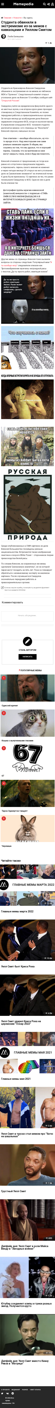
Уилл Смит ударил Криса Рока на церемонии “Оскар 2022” (21, 1022)
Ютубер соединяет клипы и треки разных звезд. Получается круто (26, 1305)
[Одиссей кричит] (28, 688)
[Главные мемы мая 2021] (27, 1052)
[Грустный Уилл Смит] (27, 1165)
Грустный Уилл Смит (13, 1191)
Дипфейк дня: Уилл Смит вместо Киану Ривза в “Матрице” (25, 1362)
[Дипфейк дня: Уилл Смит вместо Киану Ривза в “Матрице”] (27, 1335)
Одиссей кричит (10, 705)
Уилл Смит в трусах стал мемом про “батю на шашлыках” (27, 1135)
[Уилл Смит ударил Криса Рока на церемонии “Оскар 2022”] (27, 995)
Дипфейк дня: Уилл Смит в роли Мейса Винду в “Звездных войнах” (24, 1247)
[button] (2, 4)
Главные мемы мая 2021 (16, 1079)
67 (3, 776)
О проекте (5, 1390)
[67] (28, 758)
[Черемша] (28, 828)
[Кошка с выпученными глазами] (28, 723)
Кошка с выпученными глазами (17, 740)
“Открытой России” (10, 100)
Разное (25, 1390)
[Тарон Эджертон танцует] (28, 793)
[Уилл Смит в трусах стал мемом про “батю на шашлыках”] (27, 1107)
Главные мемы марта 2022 (17, 911)
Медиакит (16, 1390)
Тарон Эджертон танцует (15, 811)
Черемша (6, 846)
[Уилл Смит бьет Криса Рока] (27, 940)
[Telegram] (13, 1393)
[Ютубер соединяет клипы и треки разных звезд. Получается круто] (27, 1277)
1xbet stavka (35, 1390)
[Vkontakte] (7, 1393)
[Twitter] (2, 1393)
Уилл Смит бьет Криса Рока (18, 966)
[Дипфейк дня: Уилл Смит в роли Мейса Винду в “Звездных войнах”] (27, 1220)
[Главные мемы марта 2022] (27, 885)
